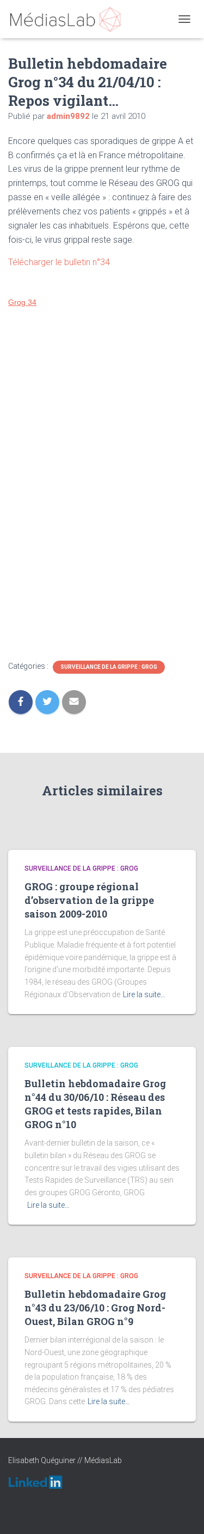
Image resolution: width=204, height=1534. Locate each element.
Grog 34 (22, 302)
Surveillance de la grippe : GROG (108, 667)
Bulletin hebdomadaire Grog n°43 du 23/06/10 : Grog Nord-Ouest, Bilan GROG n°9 (95, 1307)
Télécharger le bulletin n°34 (59, 262)
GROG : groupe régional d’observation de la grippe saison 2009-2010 (89, 900)
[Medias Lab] (69, 19)
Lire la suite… (144, 994)
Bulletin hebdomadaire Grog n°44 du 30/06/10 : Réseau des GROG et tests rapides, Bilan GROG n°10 (95, 1104)
